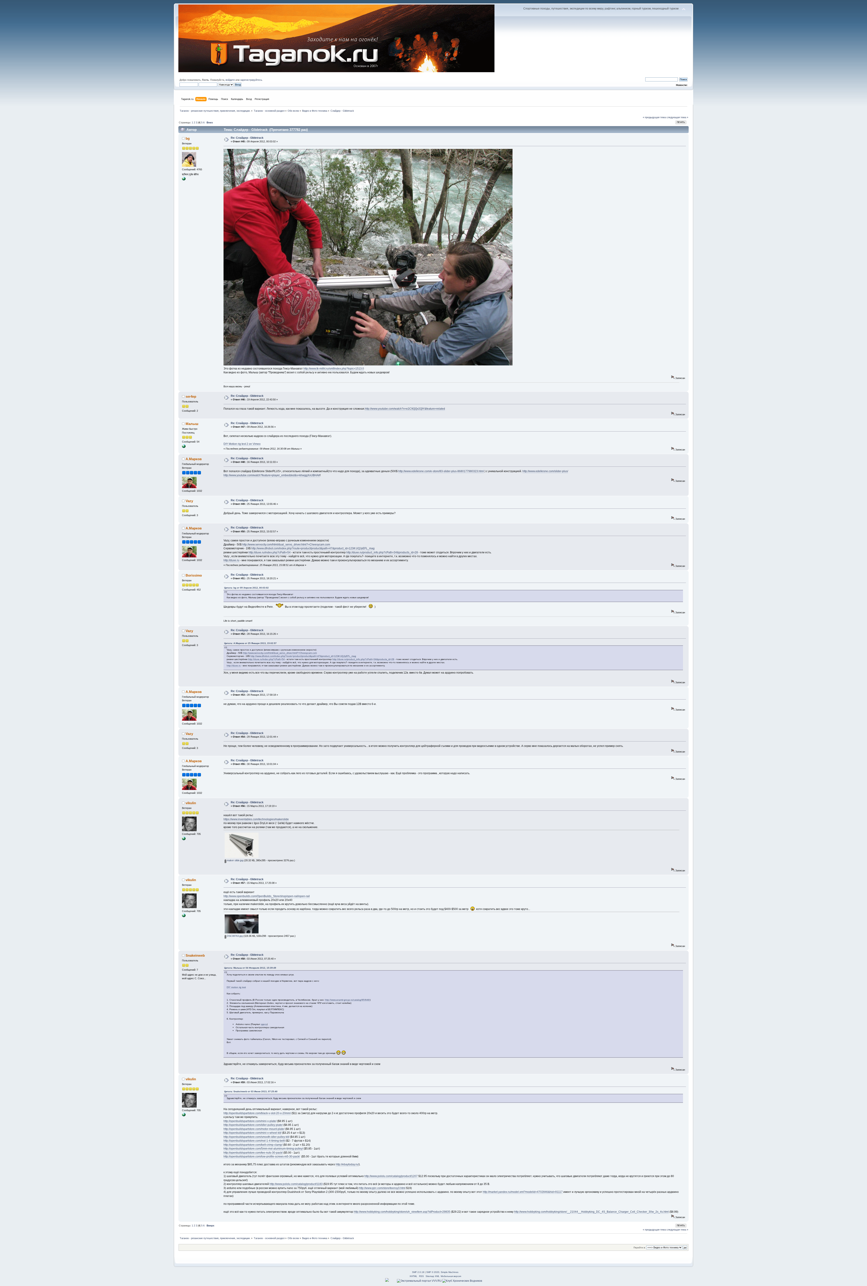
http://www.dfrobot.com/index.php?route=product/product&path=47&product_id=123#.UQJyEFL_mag (313, 548)
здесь (264, 1024)
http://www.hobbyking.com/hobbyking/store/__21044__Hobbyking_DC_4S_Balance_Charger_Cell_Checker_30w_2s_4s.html (591, 1211)
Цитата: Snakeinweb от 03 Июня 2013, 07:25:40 (250, 1091)
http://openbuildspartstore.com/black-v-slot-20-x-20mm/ (257, 1113)
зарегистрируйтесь (251, 79)
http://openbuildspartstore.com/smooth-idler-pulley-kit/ (256, 1136)
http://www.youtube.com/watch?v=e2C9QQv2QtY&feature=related (405, 408)
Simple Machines (449, 1272)
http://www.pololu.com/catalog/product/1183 (296, 1184)
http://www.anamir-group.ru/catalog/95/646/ (347, 1000)
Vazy (189, 501)
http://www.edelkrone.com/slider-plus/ (545, 471)
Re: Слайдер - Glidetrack (247, 137)
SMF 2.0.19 (418, 1272)
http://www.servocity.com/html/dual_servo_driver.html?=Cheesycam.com (286, 544)
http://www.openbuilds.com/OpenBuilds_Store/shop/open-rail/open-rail (267, 896)
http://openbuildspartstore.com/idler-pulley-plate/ (253, 1125)
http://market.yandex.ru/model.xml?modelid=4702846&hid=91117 (523, 1192)
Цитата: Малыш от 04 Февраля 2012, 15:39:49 (250, 968)
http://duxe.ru (231, 560)
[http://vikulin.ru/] (184, 839)
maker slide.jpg (234, 860)
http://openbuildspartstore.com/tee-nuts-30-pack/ (253, 1152)
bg (188, 138)
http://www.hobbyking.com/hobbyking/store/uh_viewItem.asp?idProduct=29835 (402, 1211)
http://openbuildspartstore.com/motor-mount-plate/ (254, 1129)
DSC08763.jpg (234, 936)
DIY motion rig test (236, 987)
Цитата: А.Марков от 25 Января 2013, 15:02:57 (250, 643)
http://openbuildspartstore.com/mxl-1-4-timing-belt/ (254, 1140)
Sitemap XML (433, 1276)
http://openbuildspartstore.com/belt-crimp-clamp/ (253, 1144)
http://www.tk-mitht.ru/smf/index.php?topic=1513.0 (333, 368)
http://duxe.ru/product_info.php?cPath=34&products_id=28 (382, 552)
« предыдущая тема (654, 117)
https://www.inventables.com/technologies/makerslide (256, 819)
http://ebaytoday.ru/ (347, 1164)
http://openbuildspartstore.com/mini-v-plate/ (250, 1121)
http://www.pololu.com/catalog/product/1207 (391, 1176)
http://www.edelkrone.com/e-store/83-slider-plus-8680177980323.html (441, 471)
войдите (230, 79)
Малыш (192, 424)
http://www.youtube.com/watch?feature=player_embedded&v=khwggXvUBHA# (272, 475)
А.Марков (194, 459)
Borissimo (194, 575)
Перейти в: (640, 1247)
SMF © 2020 (432, 1272)
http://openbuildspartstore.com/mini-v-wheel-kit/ (252, 1132)
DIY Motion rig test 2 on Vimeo (242, 444)
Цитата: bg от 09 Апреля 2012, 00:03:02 (246, 587)
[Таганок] (184, 179)
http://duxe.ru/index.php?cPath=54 (270, 552)
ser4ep (191, 396)
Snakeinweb (195, 955)
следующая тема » (677, 117)
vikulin (191, 803)
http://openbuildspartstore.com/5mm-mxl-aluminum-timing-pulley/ (263, 1148)
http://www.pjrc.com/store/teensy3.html (382, 1188)
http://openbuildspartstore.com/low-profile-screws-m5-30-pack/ (262, 1156)
